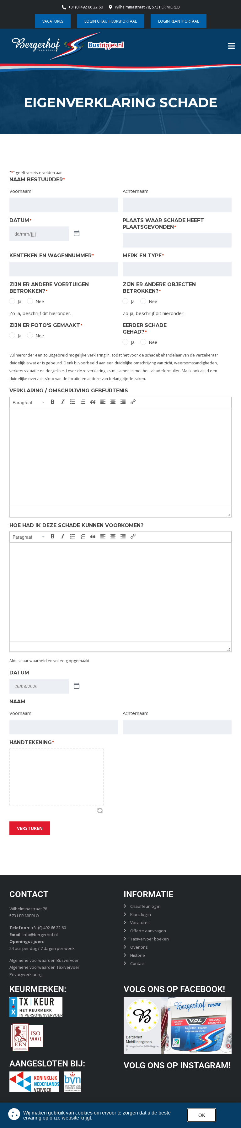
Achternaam (135, 191)
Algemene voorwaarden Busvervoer (44, 960)
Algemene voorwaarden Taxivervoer (44, 967)
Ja (19, 301)
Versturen (30, 828)
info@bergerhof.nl (40, 934)
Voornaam (20, 191)
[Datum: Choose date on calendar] (76, 234)
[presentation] (29, 402)
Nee (39, 301)
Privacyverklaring (25, 974)
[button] (28, 402)
